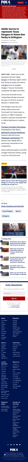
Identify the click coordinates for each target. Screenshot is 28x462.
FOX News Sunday (4, 338)
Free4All (3, 371)
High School (4, 358)
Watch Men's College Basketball (16, 424)
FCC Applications (17, 380)
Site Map (15, 388)
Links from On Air (17, 345)
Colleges (3, 356)
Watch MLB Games (16, 413)
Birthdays (15, 346)
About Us (16, 362)
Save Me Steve (16, 356)
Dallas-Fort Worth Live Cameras (17, 332)
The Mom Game (5, 394)
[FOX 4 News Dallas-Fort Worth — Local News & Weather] (5, 2)
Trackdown (4, 382)
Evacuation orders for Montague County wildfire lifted (18, 267)
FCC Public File (16, 378)
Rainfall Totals (16, 328)
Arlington (4, 85)
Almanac (15, 326)
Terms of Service (15, 307)
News (3, 318)
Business (3, 333)
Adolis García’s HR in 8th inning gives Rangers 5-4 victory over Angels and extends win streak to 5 (14, 182)
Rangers (3, 346)
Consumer (3, 331)
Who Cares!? (4, 383)
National (3, 324)
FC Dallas (3, 352)
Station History (16, 369)
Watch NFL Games (15, 407)
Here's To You (4, 396)
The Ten (3, 368)
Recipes (15, 348)
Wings (2, 354)
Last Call (3, 373)
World (2, 326)
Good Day (16, 343)
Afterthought (4, 385)
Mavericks (3, 348)
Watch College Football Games (17, 410)
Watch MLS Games (16, 435)
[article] (14, 172)
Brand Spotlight (17, 386)
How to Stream (16, 373)
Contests (15, 384)
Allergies (15, 324)
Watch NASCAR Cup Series (17, 416)
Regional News (4, 403)
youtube (17, 444)
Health (3, 335)
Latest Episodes (4, 363)
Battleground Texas (4, 379)
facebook (8, 444)
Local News (4, 320)
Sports (18, 211)
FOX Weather (16, 330)
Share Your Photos (15, 335)
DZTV (2, 389)
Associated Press (5, 40)
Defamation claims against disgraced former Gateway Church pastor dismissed (18, 243)
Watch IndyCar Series (16, 420)
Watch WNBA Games (16, 432)
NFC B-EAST (4, 387)
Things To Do (16, 354)
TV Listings (15, 376)
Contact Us (15, 364)
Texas (2, 322)
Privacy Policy (15, 306)
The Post (3, 369)
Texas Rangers (13, 40)
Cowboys (3, 345)
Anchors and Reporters (16, 366)
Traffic (14, 350)
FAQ (14, 371)
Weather (16, 318)
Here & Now (4, 398)
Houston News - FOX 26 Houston (5, 407)
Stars (2, 350)
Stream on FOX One (16, 403)
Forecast (15, 320)
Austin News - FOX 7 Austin (4, 410)
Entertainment (16, 352)
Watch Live (20, 2)
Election (3, 328)
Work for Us (16, 375)
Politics (3, 330)
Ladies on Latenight (3, 376)
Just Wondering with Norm (5, 391)
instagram (14, 444)
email (20, 444)
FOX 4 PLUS (16, 382)
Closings (15, 322)
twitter (11, 444)
